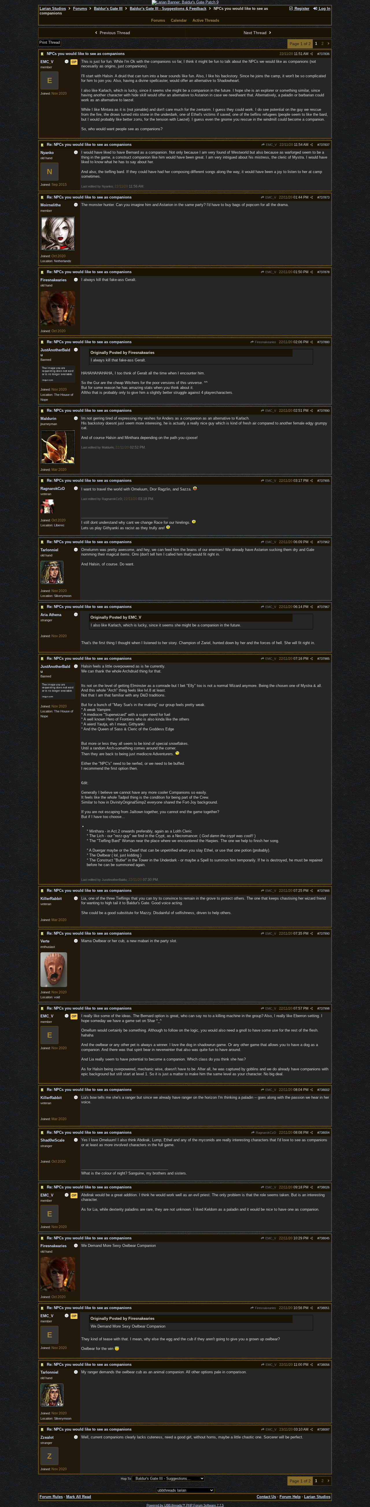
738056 (324, 1364)
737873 (324, 197)
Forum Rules (51, 1497)
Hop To (126, 1478)
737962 (324, 542)
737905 (324, 480)
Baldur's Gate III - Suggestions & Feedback (168, 8)
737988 (324, 890)
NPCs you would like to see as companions (86, 54)
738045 (324, 1238)
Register (301, 8)
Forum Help (290, 1497)
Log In (324, 8)
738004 (324, 1132)
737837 (324, 144)
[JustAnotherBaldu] (57, 381)
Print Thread (49, 42)
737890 (324, 410)
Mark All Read (78, 1497)
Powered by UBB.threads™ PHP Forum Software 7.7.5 (185, 1505)
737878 (324, 272)
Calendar (179, 20)
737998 (324, 1008)
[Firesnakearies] (57, 324)
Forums (80, 8)
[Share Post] (311, 54)
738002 (324, 1089)
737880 (324, 342)
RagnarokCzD (265, 1132)
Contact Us (266, 1497)
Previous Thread (114, 32)
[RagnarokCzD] (47, 512)
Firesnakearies (265, 342)
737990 (324, 933)
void (57, 997)
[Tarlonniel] (52, 583)
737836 (324, 54)
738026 (324, 1187)
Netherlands (62, 261)
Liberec (59, 525)
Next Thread (256, 32)
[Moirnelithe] (57, 249)
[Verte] (53, 986)
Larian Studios (53, 8)
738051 (324, 1308)
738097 (324, 1429)
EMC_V (271, 144)
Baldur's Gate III (108, 8)
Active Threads (206, 20)
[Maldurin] (57, 463)
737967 (324, 607)
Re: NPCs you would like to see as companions (89, 144)
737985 (324, 658)
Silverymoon (62, 596)
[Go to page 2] (328, 43)
